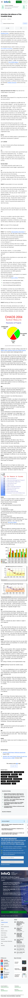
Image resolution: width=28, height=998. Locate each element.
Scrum (3, 781)
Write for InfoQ (4, 930)
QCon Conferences (5, 926)
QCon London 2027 (21, 952)
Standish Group (4, 33)
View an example (20, 844)
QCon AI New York (20, 949)
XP (20, 774)
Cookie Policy (18, 995)
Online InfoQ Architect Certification (19, 929)
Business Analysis (6, 783)
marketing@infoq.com (19, 990)
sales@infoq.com (18, 986)
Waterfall (14, 774)
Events (2, 928)
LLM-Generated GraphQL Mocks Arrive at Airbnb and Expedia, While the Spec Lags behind (13, 833)
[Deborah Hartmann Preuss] (2, 23)
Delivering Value (5, 774)
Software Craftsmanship (13, 781)
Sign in (24, 1)
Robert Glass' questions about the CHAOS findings (13, 350)
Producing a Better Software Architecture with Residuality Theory (14, 807)
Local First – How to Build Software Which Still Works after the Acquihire (14, 800)
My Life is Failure (12, 522)
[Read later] (21, 28)
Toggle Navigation (2, 2)
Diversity (3, 945)
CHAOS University (12, 82)
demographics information (17, 231)
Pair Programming (13, 776)
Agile (17, 763)
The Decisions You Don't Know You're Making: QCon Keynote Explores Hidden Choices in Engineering (13, 803)
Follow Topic (14, 766)
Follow (25, 23)
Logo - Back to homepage (7, 2)
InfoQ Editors (3, 932)
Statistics (4, 776)
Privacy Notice (3, 995)
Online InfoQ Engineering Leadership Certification (19, 935)
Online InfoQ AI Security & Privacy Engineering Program (20, 923)
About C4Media (4, 937)
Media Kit (3, 939)
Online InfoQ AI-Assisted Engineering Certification (20, 941)
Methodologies (17, 778)
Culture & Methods (19, 772)
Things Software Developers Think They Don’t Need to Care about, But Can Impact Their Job (14, 794)
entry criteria (14, 277)
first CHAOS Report (13, 62)
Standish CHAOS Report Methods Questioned (14, 752)
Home (2, 920)
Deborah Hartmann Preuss (8, 23)
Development (6, 821)
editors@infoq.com (4, 990)
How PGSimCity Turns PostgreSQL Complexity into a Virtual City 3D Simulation (13, 829)
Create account (4, 922)
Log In (2, 924)
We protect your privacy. (5, 864)
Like (8, 28)
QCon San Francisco (21, 946)
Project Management (6, 778)
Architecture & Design (7, 772)
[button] (12, 862)
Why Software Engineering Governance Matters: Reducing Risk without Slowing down (14, 797)
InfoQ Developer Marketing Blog (6, 942)
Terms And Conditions (11, 995)
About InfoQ (3, 935)
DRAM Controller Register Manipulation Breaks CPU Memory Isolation (13, 825)
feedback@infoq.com (5, 986)
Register (19, 1)
